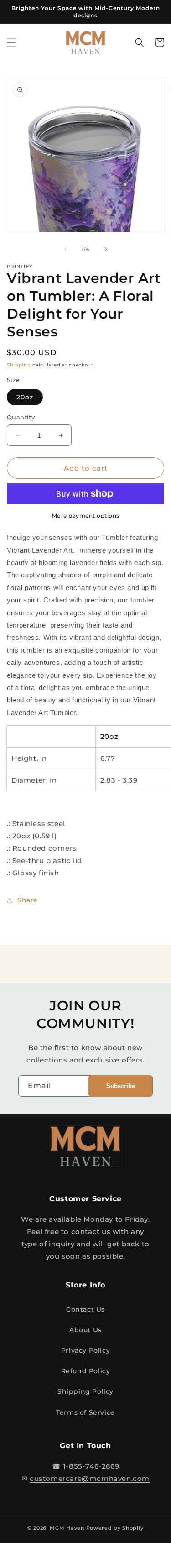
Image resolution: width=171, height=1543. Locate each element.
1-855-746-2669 (91, 1466)
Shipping (19, 365)
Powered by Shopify (115, 1528)
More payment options (85, 515)
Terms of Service (85, 1412)
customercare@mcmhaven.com (90, 1478)
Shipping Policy (85, 1391)
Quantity (21, 417)
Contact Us (85, 1309)
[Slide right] (106, 249)
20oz (24, 397)
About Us (85, 1330)
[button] (11, 42)
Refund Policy (85, 1371)
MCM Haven (67, 1528)
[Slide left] (66, 249)
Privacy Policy (85, 1350)
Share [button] (27, 900)
